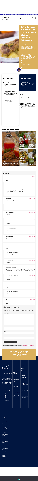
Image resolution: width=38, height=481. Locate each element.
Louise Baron (8, 244)
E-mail (5, 331)
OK (19, 479)
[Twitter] (6, 395)
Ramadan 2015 (21, 108)
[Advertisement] (19, 7)
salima (7, 299)
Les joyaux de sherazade (12, 205)
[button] (20, 18)
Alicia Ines (8, 198)
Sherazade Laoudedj (5, 18)
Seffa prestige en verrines (31, 139)
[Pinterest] (6, 397)
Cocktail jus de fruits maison (9, 161)
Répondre (7, 180)
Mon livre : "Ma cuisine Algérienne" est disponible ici (9, 14)
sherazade (9, 184)
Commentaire (6, 313)
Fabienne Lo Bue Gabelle (10, 267)
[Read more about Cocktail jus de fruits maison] (10, 148)
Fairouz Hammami (9, 212)
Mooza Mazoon (8, 284)
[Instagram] (6, 393)
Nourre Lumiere (9, 236)
